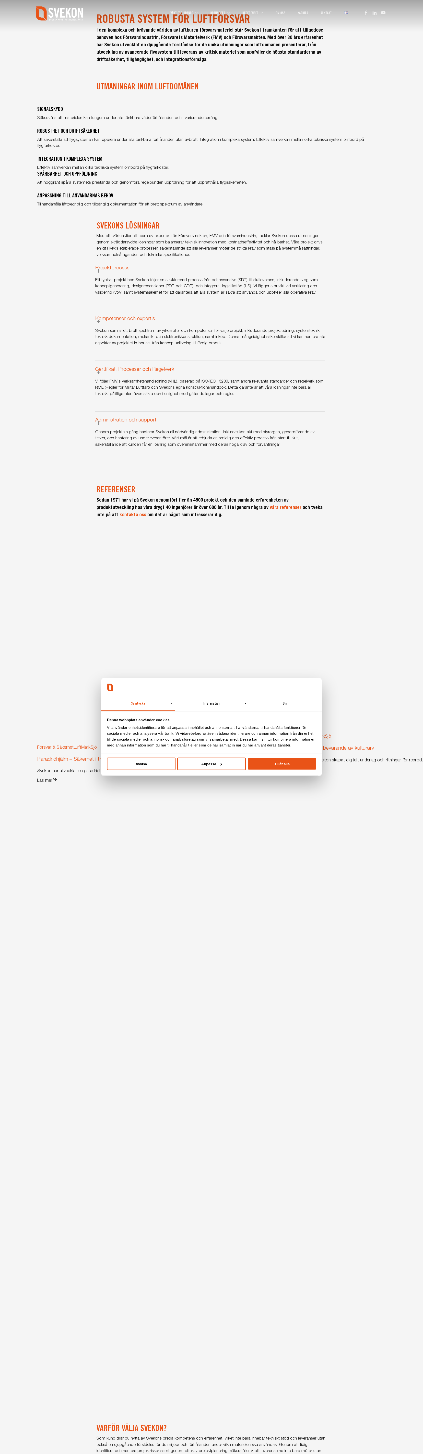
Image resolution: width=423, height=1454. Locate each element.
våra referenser (285, 507)
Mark (86, 747)
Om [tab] (285, 704)
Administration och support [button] (125, 420)
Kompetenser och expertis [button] (125, 319)
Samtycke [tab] (138, 704)
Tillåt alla (282, 764)
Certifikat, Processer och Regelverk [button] (134, 369)
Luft (77, 747)
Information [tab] (211, 704)
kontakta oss (132, 515)
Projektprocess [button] (112, 268)
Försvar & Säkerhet (55, 747)
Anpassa (208, 764)
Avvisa (141, 764)
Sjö (94, 747)
